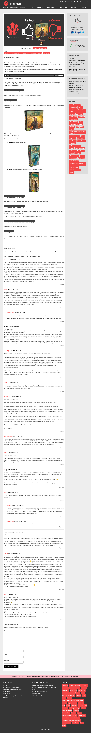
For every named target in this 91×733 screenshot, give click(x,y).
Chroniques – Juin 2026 (75, 87)
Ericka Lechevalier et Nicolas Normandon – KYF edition (18, 252)
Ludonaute (72, 150)
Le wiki (62, 1)
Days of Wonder (74, 121)
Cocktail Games (74, 119)
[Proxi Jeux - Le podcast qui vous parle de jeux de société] (16, 3)
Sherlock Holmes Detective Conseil (76, 164)
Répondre (61, 284)
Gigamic (78, 135)
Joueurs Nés (63, 7)
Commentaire (8, 631)
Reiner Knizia (81, 158)
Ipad (78, 138)
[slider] (61, 75)
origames (78, 153)
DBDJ (80, 121)
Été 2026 (71, 58)
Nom (5, 649)
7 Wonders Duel (7, 53)
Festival (72, 129)
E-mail (6, 654)
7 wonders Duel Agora (15, 53)
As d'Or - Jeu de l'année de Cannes (76, 110)
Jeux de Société (81, 140)
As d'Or (80, 107)
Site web (6, 660)
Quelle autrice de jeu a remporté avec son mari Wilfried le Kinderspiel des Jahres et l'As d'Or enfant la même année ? (50, 676)
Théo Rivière (73, 170)
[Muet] (58, 75)
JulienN (6, 326)
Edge (77, 126)
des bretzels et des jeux (76, 124)
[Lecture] (6, 75)
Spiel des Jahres (74, 167)
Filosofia (72, 135)
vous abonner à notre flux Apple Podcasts (36, 82)
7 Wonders (72, 105)
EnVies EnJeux (72, 67)
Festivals (74, 7)
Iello (71, 138)
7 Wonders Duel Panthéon (24, 53)
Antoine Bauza (33, 53)
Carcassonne (81, 116)
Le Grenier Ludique (58, 252)
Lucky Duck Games (80, 148)
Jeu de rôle (72, 140)
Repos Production (46, 53)
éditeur (71, 172)
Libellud (72, 148)
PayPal (6, 71)
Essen (81, 126)
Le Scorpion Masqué (75, 145)
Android (79, 105)
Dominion (72, 126)
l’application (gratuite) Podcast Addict (13, 85)
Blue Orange (79, 114)
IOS (75, 138)
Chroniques (51, 7)
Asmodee (72, 114)
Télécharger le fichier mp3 (15, 78)
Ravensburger (73, 158)
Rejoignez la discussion (40, 48)
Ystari (79, 170)
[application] (34, 75)
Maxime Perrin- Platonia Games (77, 60)
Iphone (82, 138)
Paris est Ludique (74, 155)
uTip (49, 69)
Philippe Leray (7, 532)
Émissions (40, 7)
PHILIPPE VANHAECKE (75, 85)
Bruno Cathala (39, 53)
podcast (82, 155)
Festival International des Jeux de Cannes (77, 132)
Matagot (72, 153)
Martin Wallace (80, 150)
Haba (82, 135)
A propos (67, 1)
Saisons (83, 7)
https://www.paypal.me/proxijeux (16, 71)
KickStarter (72, 143)
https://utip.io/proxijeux (56, 69)
